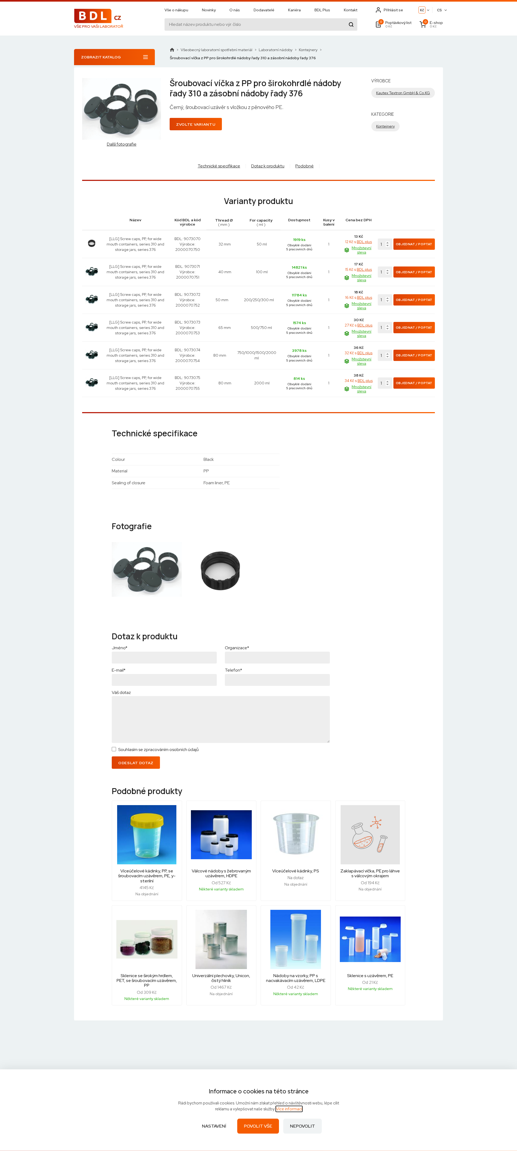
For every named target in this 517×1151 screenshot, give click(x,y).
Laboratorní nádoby (275, 49)
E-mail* (118, 670)
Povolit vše (258, 1126)
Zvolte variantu (195, 124)
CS (439, 10)
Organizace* (237, 648)
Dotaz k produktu (267, 166)
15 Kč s (358, 269)
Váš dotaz (121, 692)
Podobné (304, 166)
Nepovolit (302, 1126)
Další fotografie (122, 144)
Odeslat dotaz (135, 762)
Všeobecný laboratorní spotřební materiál (216, 49)
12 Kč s (358, 241)
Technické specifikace (219, 166)
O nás (234, 10)
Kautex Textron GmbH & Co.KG (403, 92)
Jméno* (119, 648)
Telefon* (233, 670)
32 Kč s (358, 352)
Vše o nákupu (176, 10)
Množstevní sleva (361, 250)
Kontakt (350, 10)
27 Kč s (358, 325)
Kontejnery (308, 49)
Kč (422, 10)
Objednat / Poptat (414, 244)
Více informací (289, 1109)
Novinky (209, 10)
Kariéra (294, 10)
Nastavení (214, 1126)
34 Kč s (359, 380)
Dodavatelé (264, 10)
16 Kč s (358, 297)
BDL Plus (322, 10)
